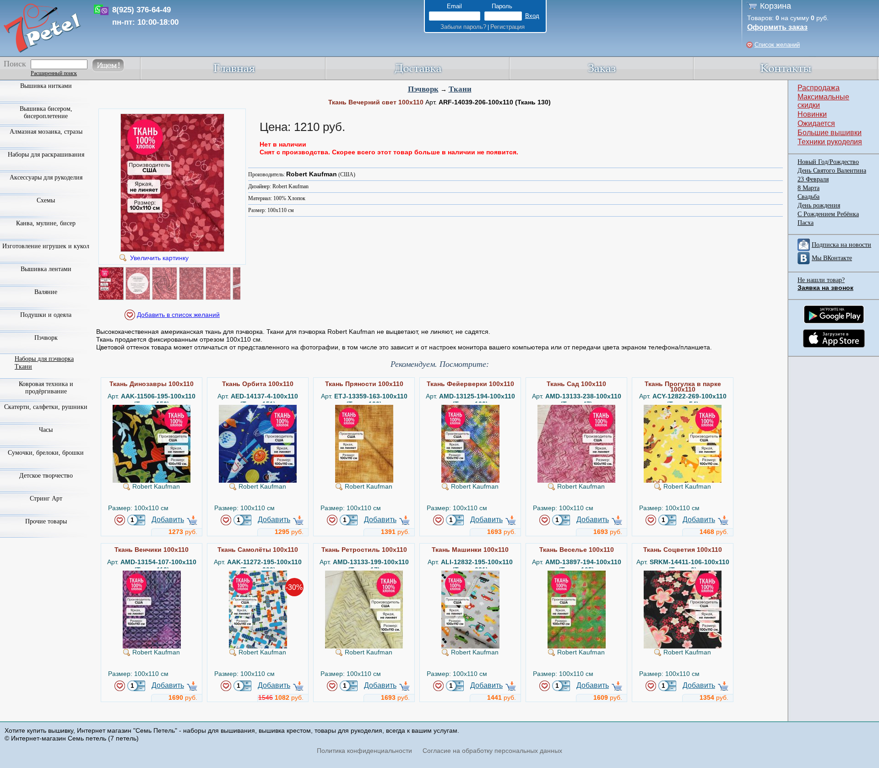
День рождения (819, 205)
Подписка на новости (841, 244)
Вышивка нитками (46, 85)
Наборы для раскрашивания (46, 154)
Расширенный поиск (54, 73)
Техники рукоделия (830, 142)
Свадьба (808, 196)
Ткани (460, 89)
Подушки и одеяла (45, 314)
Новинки (812, 114)
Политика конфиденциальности (364, 750)
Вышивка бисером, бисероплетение (46, 112)
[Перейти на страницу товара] (151, 408)
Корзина (775, 6)
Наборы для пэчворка (44, 358)
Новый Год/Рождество (828, 161)
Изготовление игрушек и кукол (45, 246)
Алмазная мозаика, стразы (46, 131)
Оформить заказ (777, 27)
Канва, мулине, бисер (46, 223)
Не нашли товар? (821, 280)
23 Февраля (813, 179)
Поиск (15, 63)
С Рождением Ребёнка (828, 214)
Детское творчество (46, 475)
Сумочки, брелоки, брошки (46, 452)
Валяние (45, 292)
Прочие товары (46, 521)
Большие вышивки (830, 132)
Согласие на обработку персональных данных (492, 750)
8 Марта (808, 188)
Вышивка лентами (46, 269)
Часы (46, 429)
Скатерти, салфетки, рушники (45, 406)
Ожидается (816, 123)
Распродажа (819, 88)
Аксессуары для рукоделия (46, 177)
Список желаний (777, 44)
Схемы (46, 200)
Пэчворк (423, 89)
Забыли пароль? (463, 26)
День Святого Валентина (832, 170)
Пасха (806, 222)
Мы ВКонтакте (832, 258)
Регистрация (507, 26)
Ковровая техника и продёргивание (46, 388)
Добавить (168, 519)
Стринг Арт (46, 498)
